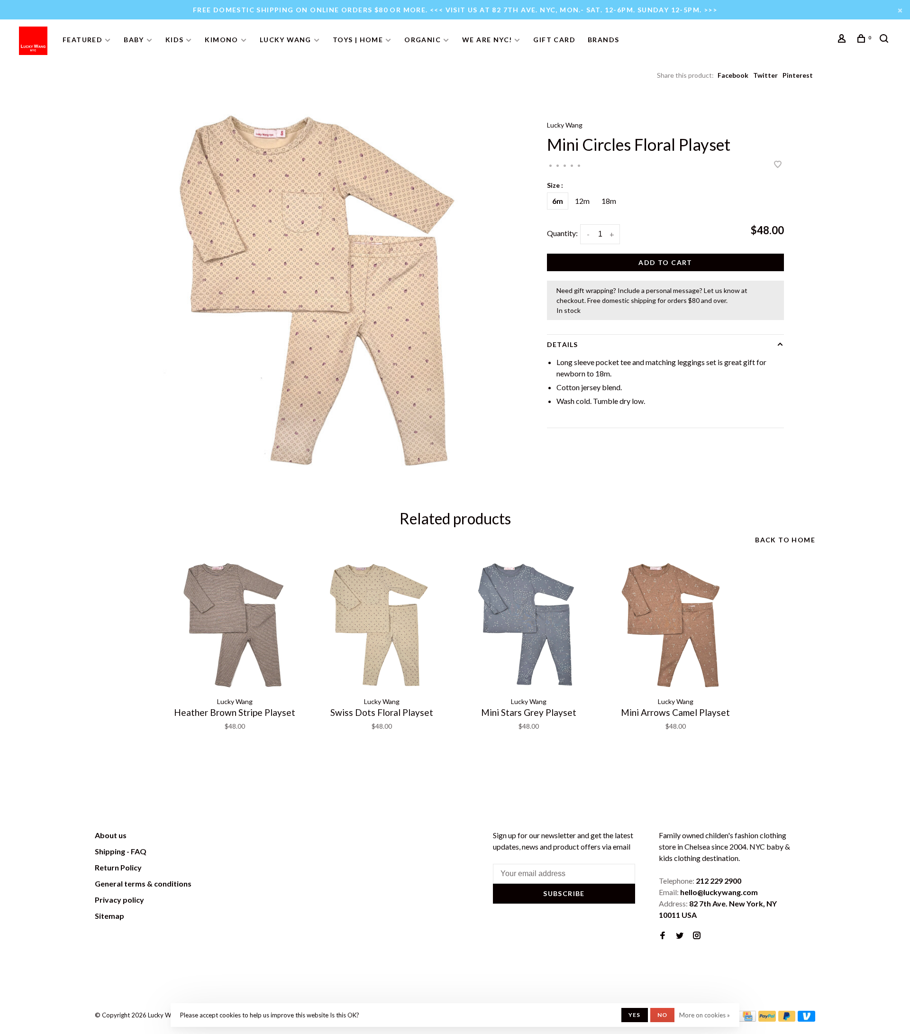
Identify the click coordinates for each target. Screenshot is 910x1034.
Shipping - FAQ (120, 851)
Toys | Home (358, 40)
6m (557, 200)
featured (82, 40)
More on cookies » (704, 1015)
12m (582, 200)
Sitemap (109, 915)
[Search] (885, 40)
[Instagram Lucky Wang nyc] (697, 935)
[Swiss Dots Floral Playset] (381, 625)
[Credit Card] (747, 1018)
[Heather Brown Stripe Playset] (234, 625)
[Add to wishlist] (778, 164)
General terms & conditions (143, 883)
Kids (174, 40)
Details (562, 344)
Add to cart (665, 262)
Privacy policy (119, 899)
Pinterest (798, 75)
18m (608, 200)
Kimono (221, 40)
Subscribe (564, 893)
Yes (634, 1014)
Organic (422, 40)
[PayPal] (767, 1018)
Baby (134, 40)
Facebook (733, 75)
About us (111, 835)
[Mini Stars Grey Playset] (528, 625)
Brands (603, 40)
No (662, 1014)
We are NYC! (487, 40)
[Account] (843, 40)
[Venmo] (806, 1018)
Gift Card (554, 40)
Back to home (785, 540)
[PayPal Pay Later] (787, 1018)
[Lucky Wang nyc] (226, 837)
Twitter (765, 75)
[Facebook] (662, 935)
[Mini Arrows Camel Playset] (675, 625)
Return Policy (118, 867)
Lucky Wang (285, 40)
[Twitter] (679, 935)
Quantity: (562, 233)
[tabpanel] (320, 291)
